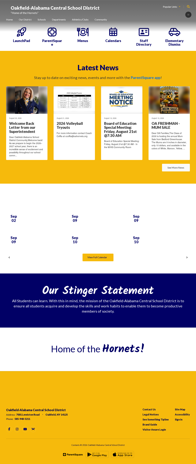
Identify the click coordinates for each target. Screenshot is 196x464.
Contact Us (149, 409)
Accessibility (182, 414)
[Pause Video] (188, 15)
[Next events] (187, 257)
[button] (172, 6)
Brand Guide (150, 424)
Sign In (178, 419)
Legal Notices (151, 414)
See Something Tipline (156, 419)
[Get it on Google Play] (97, 454)
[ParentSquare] (72, 454)
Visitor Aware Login (154, 429)
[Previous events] (9, 257)
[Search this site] (188, 6)
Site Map (180, 409)
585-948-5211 (22, 418)
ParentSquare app (145, 77)
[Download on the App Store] (122, 454)
